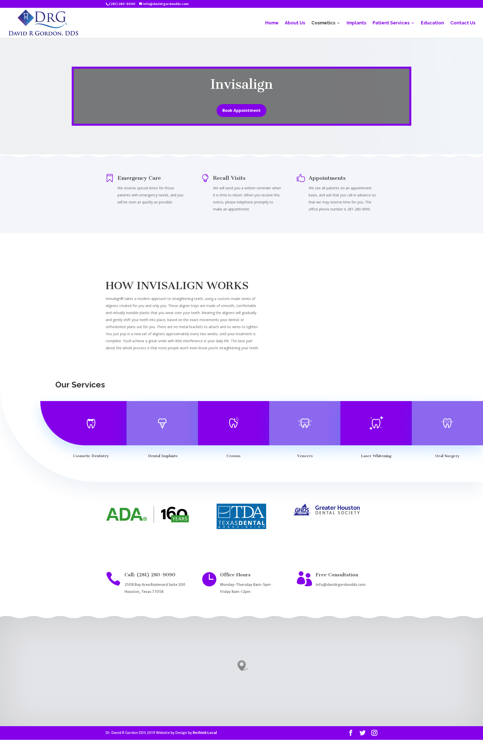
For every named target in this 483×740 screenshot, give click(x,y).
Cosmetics (323, 23)
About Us (295, 23)
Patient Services (391, 23)
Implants (356, 23)
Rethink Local (205, 732)
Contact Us (462, 23)
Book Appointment (241, 110)
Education (432, 23)
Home (271, 23)
